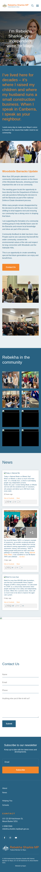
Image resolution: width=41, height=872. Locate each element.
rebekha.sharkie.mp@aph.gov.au (15, 829)
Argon (24, 866)
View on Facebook (9, 498)
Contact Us (11, 267)
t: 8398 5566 (7, 826)
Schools (5, 805)
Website (17, 866)
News (4, 793)
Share (18, 498)
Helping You (7, 801)
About (4, 788)
